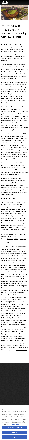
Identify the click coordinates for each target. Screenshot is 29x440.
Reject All (14, 432)
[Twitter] (16, 25)
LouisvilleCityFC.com (9, 234)
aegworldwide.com (21, 350)
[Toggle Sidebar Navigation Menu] (26, 2)
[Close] (27, 407)
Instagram (23, 239)
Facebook (10, 239)
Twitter (16, 239)
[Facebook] (12, 25)
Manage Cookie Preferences (14, 427)
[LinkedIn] (19, 25)
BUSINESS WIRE (17, 45)
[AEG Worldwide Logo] (4, 2)
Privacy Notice (15, 424)
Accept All (14, 437)
